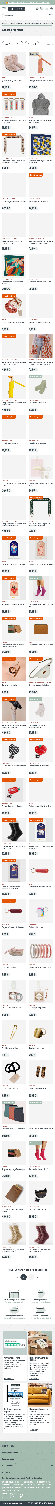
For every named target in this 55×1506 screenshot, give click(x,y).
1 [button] (23, 1277)
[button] (18, 1277)
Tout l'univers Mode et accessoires (27, 1269)
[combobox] (25, 15)
